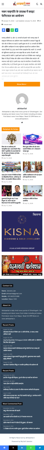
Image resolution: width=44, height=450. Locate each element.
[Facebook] (3, 30)
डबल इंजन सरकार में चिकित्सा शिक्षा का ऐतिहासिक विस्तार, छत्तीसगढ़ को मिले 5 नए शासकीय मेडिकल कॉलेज (11, 177)
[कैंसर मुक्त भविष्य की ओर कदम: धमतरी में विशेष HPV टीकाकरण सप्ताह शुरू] (32, 138)
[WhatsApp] (12, 30)
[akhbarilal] (22, 4)
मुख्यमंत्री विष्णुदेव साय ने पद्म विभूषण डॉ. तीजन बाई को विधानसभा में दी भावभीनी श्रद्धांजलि (11, 201)
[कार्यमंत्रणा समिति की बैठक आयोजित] (32, 190)
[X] (8, 30)
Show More (21, 84)
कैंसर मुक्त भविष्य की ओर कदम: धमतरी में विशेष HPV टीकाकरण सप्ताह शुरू (31, 149)
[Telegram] (16, 30)
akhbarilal (22, 108)
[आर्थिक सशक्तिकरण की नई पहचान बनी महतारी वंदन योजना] (32, 166)
